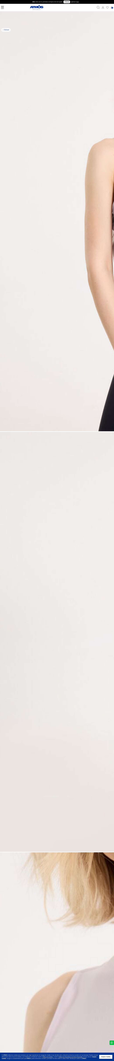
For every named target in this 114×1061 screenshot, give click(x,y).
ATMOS (66, 2)
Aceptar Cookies (105, 1057)
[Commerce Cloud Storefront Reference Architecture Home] (36, 7)
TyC (77, 2)
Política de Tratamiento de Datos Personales (70, 1057)
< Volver (6, 30)
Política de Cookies (47, 1057)
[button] (103, 7)
